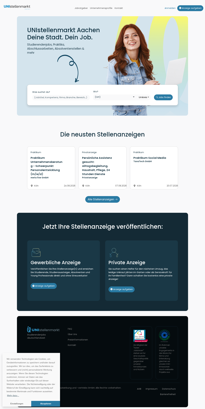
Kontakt (119, 8)
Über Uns (72, 334)
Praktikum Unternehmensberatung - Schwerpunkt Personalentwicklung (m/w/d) (46, 166)
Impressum (152, 388)
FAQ (70, 328)
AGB (139, 388)
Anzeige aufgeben (191, 8)
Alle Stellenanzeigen (101, 199)
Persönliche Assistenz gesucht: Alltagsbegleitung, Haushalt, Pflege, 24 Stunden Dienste (97, 166)
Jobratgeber (81, 8)
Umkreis (143, 97)
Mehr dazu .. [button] (13, 395)
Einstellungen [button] (16, 404)
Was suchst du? (41, 92)
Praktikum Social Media (149, 158)
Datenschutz (169, 388)
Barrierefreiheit (168, 394)
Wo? (95, 91)
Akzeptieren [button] (45, 404)
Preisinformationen (78, 339)
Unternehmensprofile (101, 8)
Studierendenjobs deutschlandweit (36, 336)
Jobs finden (164, 97)
